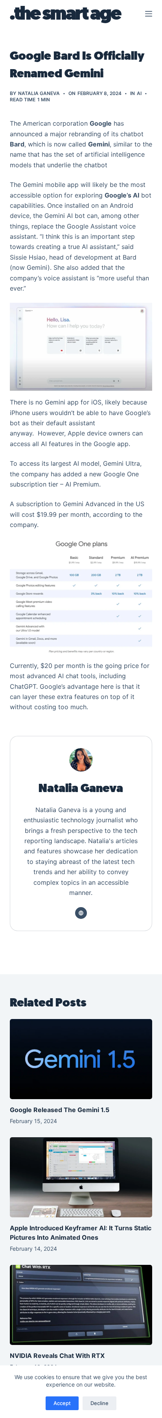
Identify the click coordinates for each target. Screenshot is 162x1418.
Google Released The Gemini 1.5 (60, 1110)
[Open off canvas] (148, 13)
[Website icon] (81, 913)
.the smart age (65, 14)
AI (139, 93)
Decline (99, 1403)
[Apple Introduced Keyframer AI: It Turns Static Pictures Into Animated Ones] (81, 1177)
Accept (62, 1403)
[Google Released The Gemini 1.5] (81, 1059)
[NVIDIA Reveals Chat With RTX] (81, 1305)
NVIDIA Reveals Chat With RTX (57, 1355)
